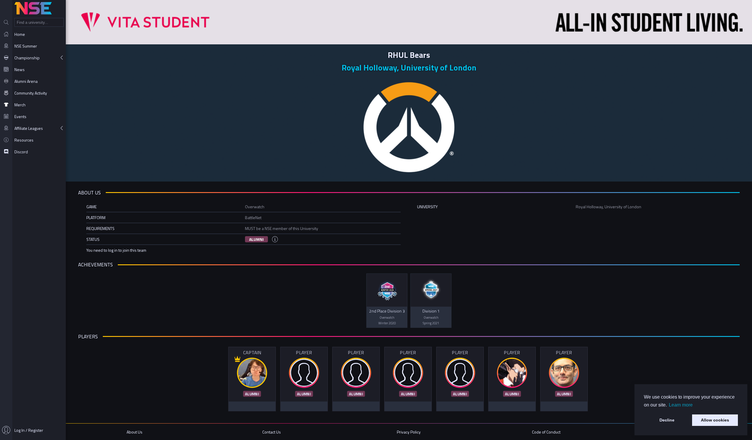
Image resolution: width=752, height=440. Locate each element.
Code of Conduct (546, 432)
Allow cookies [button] (715, 420)
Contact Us (271, 432)
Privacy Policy (409, 432)
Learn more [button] (681, 404)
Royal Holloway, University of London (409, 67)
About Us (134, 432)
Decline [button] (666, 420)
